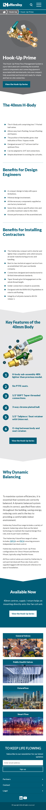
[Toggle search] (31, 5)
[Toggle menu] (38, 5)
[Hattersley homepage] (13, 5)
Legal (5, 791)
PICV (22, 541)
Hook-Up (13, 12)
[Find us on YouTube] (25, 798)
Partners (7, 779)
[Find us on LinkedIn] (21, 798)
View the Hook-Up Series (16, 84)
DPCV (12, 541)
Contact (6, 785)
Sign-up (23, 769)
